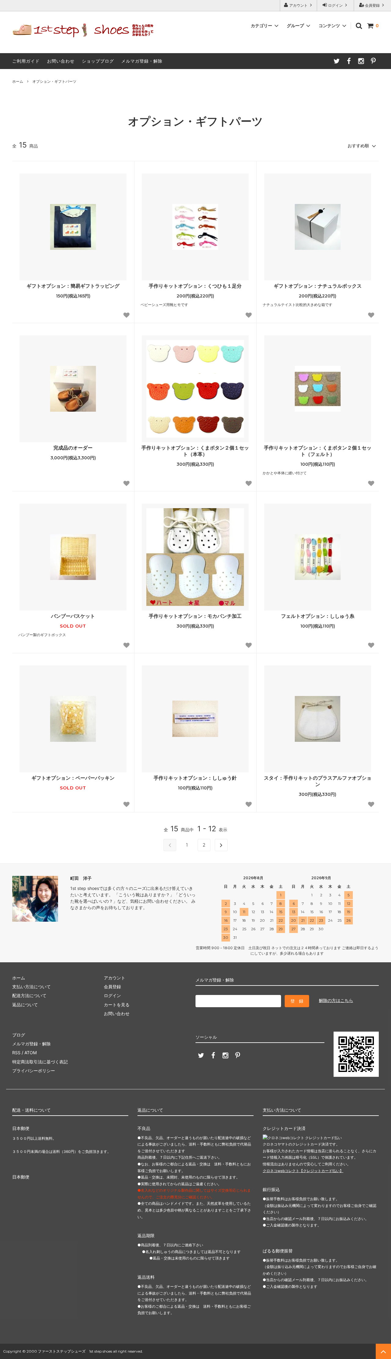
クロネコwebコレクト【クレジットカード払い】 (303, 1170)
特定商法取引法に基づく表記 (40, 1061)
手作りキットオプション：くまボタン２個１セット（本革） (195, 451)
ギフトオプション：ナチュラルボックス (318, 286)
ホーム (17, 81)
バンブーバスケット (73, 616)
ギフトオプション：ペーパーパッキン (73, 778)
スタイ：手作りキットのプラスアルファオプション (317, 781)
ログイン (335, 5)
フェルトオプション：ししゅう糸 (317, 616)
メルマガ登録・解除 (142, 61)
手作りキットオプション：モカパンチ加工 (195, 616)
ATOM (30, 1052)
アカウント (298, 5)
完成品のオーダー (73, 448)
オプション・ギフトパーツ (54, 81)
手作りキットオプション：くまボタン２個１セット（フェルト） (317, 451)
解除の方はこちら (336, 1000)
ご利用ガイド (26, 61)
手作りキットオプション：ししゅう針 (195, 778)
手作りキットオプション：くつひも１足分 (195, 286)
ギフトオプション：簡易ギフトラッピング (73, 286)
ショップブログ (98, 61)
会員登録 (372, 5)
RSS (16, 1052)
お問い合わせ (61, 61)
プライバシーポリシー (33, 1070)
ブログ (18, 1034)
